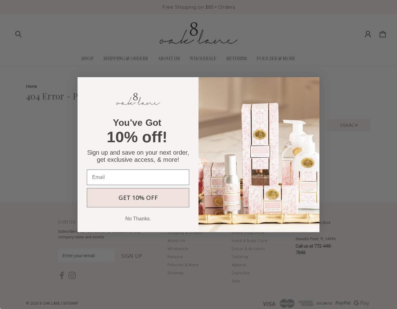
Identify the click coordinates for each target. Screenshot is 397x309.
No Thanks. (138, 218)
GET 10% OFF (138, 197)
